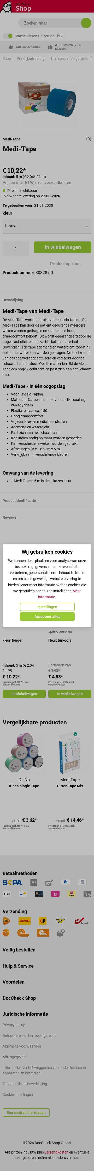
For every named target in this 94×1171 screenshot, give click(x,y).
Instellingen (47, 607)
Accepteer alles (47, 616)
